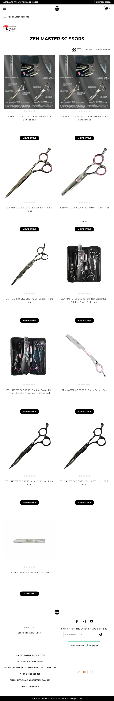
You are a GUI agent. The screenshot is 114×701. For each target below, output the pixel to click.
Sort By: (88, 50)
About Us (29, 627)
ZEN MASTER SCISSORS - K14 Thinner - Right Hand (84, 208)
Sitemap (79, 699)
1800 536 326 (105, 2)
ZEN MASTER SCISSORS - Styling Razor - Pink (84, 390)
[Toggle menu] (13, 8)
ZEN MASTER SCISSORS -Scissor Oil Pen (29, 572)
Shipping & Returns (30, 633)
